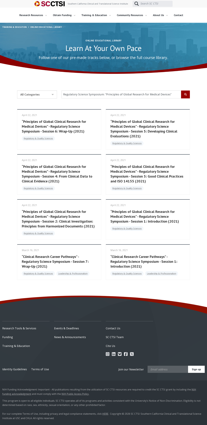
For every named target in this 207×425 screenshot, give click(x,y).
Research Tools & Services (19, 328)
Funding (7, 337)
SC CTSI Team (115, 337)
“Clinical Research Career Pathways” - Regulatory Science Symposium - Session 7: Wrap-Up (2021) (55, 261)
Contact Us (113, 328)
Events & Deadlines (66, 328)
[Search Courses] (185, 94)
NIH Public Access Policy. (75, 394)
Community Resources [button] (130, 15)
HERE (105, 413)
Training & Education (16, 346)
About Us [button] (159, 15)
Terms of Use (40, 369)
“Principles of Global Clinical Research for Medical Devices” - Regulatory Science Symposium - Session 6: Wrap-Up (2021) (54, 126)
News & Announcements (70, 337)
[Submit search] (136, 4)
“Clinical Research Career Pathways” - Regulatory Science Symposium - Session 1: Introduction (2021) (143, 261)
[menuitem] (34, 15)
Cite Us (110, 346)
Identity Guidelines (14, 369)
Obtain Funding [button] (62, 15)
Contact (178, 15)
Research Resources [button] (31, 15)
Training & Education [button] (94, 15)
